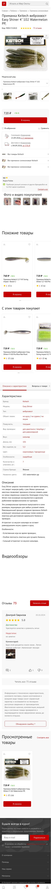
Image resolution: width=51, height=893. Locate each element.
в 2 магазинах (27, 138)
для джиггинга (29, 429)
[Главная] (3, 887)
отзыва (37, 28)
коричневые (28, 452)
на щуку (26, 416)
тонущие (26, 424)
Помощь (5, 862)
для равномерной (30, 432)
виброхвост (28, 411)
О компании (7, 855)
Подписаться (39, 838)
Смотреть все (43, 189)
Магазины (6, 876)
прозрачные (40, 452)
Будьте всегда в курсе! (16, 824)
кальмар (26, 437)
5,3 (24, 447)
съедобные (27, 457)
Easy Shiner (27, 406)
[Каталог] (14, 887)
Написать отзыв (39, 603)
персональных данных (36, 844)
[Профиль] (47, 887)
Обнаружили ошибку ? (25, 724)
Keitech (26, 401)
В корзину (25, 120)
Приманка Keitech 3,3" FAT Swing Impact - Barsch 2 (15, 280)
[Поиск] (28, 3)
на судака (35, 416)
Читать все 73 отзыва (25, 681)
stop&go (40, 429)
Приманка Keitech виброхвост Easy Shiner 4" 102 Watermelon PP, (16, 790)
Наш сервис (7, 869)
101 (24, 442)
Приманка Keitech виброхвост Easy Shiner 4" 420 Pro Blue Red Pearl (16, 353)
